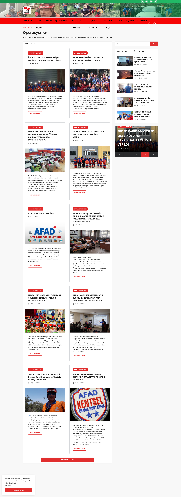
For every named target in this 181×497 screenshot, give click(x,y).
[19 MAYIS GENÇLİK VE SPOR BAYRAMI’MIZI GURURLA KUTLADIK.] (125, 115)
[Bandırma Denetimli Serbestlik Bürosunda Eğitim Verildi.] (125, 61)
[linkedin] (155, 1)
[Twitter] (146, 1)
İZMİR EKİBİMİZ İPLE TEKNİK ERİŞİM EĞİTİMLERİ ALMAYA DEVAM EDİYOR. (44, 58)
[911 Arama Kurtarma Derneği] (27, 10)
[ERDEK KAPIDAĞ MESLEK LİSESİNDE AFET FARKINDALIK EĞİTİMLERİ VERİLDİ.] (90, 157)
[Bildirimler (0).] (155, 24)
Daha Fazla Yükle (67, 459)
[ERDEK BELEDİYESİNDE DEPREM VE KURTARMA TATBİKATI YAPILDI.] (90, 80)
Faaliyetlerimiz (35, 53)
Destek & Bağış (108, 24)
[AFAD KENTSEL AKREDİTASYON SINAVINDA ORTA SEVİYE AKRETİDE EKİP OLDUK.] (90, 404)
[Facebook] (142, 1)
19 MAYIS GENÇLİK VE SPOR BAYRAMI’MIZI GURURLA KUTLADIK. (142, 114)
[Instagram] (151, 1)
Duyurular (130, 21)
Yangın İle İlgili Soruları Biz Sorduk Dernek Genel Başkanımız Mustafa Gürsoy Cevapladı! (44, 377)
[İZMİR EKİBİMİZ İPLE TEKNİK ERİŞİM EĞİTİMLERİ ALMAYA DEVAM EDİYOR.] (45, 80)
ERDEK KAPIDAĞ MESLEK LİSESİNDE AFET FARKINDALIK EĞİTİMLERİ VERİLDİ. (88, 134)
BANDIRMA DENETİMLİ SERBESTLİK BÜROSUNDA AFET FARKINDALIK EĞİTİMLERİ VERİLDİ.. (144, 101)
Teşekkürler (142, 21)
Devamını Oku (35, 113)
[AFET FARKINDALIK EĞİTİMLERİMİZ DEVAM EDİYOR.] (125, 88)
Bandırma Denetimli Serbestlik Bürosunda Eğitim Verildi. (143, 59)
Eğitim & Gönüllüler (93, 24)
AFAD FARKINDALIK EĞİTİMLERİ (42, 213)
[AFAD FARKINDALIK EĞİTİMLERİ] (45, 233)
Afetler (49, 21)
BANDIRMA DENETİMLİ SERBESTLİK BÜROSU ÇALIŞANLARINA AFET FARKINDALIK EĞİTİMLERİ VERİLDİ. (88, 298)
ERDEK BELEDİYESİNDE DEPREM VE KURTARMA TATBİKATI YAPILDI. (88, 58)
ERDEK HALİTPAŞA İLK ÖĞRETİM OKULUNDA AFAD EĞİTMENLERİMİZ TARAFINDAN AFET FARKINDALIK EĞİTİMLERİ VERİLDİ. (88, 217)
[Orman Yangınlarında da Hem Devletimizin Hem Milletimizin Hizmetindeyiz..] (125, 74)
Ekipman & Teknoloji (76, 24)
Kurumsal (28, 21)
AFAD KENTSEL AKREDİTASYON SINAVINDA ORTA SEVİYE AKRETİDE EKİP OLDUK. (89, 377)
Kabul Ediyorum (18, 490)
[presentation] (116, 141)
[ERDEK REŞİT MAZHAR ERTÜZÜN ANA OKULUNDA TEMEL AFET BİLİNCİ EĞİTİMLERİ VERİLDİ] (45, 321)
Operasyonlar (61, 21)
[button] (119, 154)
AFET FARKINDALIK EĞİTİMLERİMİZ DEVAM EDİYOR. (143, 86)
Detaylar (8, 485)
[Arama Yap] (150, 24)
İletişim (120, 21)
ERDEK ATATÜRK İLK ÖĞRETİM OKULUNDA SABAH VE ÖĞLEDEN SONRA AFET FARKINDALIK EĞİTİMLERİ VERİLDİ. (42, 135)
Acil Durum (39, 24)
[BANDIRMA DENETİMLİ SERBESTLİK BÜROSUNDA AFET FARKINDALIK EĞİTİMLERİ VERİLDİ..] (125, 102)
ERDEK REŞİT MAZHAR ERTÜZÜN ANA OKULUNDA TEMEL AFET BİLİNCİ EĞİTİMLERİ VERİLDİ (44, 298)
